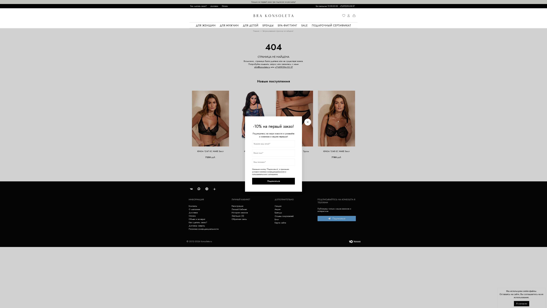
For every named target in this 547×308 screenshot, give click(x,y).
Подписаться (273, 181)
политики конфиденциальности (272, 172)
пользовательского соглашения (265, 174)
